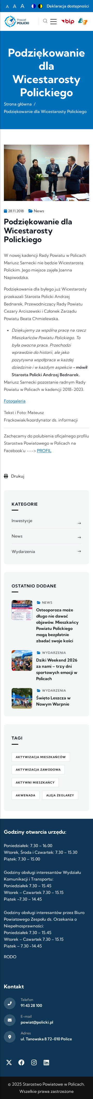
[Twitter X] (9, 1062)
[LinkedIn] (46, 1062)
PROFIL (44, 450)
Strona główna (18, 104)
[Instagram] (34, 1062)
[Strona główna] (16, 21)
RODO (10, 956)
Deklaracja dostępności (68, 6)
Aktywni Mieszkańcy (35, 782)
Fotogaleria (15, 400)
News (39, 210)
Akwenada (25, 795)
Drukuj (17, 476)
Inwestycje (22, 520)
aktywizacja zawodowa (38, 769)
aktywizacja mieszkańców (41, 757)
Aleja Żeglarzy (60, 795)
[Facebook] (21, 1062)
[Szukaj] (45, 21)
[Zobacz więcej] (22, 610)
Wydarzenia (23, 551)
